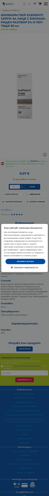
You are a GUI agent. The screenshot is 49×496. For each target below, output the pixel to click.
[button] (24, 267)
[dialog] (24, 248)
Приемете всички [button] (25, 261)
